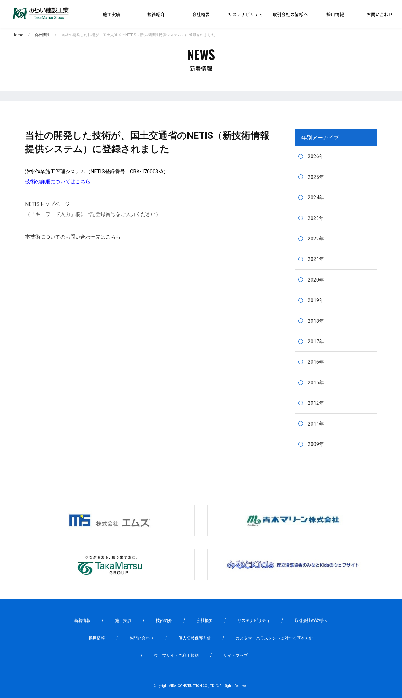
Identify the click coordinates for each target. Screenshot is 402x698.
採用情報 (335, 14)
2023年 (316, 218)
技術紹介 (156, 14)
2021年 (316, 259)
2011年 (316, 424)
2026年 (316, 156)
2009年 (316, 444)
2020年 (316, 280)
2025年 (316, 177)
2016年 (316, 362)
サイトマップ (235, 655)
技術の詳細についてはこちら (57, 181)
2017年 (316, 341)
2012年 (316, 403)
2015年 (316, 383)
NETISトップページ (47, 204)
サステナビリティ (245, 14)
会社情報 (42, 35)
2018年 (316, 321)
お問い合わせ (380, 14)
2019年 (316, 300)
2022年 (316, 239)
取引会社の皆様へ (290, 14)
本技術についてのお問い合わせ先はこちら (73, 237)
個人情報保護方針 (194, 638)
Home (18, 35)
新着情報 (82, 620)
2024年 (316, 198)
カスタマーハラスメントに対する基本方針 (274, 638)
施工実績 (111, 14)
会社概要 (201, 14)
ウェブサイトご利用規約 (176, 655)
